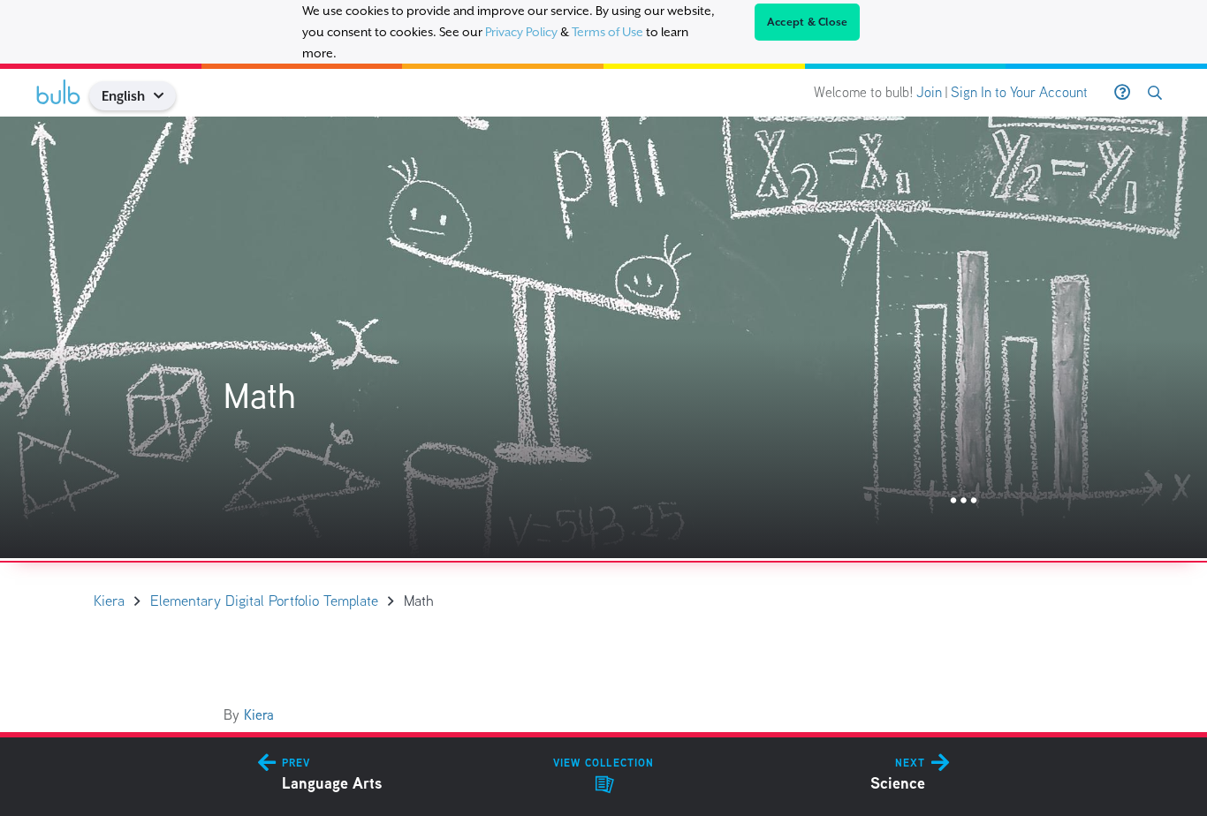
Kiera (259, 715)
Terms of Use (607, 32)
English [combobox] (123, 95)
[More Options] (963, 501)
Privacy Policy (521, 32)
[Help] (1122, 92)
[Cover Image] (603, 337)
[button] (165, 96)
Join (929, 92)
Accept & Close (807, 22)
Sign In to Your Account (1019, 92)
